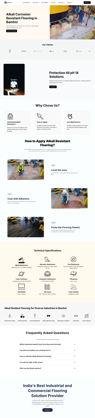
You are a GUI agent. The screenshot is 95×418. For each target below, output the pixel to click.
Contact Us (87, 2)
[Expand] (74, 344)
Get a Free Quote (11, 31)
